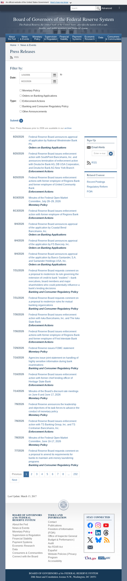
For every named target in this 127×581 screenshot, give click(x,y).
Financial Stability (22, 538)
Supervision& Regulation (50, 37)
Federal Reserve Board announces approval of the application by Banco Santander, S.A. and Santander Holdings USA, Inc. (53, 257)
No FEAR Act (55, 547)
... (69, 474)
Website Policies (57, 554)
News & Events (28, 45)
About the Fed (20, 524)
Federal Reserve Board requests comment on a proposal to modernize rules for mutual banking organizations (54, 301)
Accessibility (55, 561)
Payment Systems (22, 542)
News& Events (24, 37)
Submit (14, 120)
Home (13, 45)
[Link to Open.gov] (105, 557)
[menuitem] (11, 38)
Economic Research (23, 545)
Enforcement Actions (33, 101)
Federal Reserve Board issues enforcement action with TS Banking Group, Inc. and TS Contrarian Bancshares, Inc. (52, 425)
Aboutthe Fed (12, 37)
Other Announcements (34, 111)
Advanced (107, 8)
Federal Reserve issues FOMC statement (51, 348)
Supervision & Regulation (26, 535)
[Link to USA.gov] (91, 557)
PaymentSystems (76, 37)
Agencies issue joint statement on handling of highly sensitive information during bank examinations (53, 361)
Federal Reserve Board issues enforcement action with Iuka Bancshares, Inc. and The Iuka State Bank (54, 318)
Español (52, 550)
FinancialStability (64, 37)
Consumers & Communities (113, 37)
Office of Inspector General (62, 536)
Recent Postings (96, 182)
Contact (52, 522)
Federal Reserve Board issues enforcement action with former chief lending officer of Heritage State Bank (52, 378)
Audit (51, 543)
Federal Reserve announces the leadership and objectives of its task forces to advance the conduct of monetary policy (54, 408)
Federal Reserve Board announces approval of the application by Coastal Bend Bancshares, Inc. (53, 228)
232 (75, 474)
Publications (55, 525)
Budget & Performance (60, 539)
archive (68, 128)
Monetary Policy (31, 90)
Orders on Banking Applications (39, 95)
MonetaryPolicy (37, 37)
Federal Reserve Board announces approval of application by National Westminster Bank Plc (53, 140)
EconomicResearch (90, 37)
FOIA (90, 191)
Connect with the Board (25, 556)
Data (100, 37)
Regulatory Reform (97, 186)
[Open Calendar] (54, 75)
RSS (94, 162)
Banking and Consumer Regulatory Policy (45, 106)
